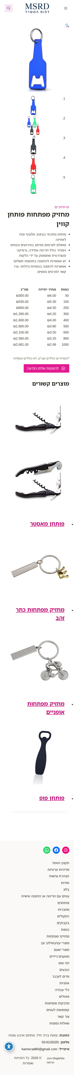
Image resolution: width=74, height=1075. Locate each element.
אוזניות (64, 983)
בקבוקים (63, 923)
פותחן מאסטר (47, 523)
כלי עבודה (62, 989)
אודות (65, 882)
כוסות (65, 929)
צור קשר (63, 1016)
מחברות (63, 909)
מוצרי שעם (61, 949)
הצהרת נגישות (59, 876)
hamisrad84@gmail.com (39, 1049)
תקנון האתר (60, 863)
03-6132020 (50, 1042)
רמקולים (63, 916)
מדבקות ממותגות (57, 1003)
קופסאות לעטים (57, 1010)
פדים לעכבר (60, 976)
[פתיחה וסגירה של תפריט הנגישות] (9, 1046)
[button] (67, 25)
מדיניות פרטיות (58, 869)
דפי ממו (63, 963)
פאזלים (64, 996)
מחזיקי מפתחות (58, 936)
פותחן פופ (52, 798)
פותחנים (62, 207)
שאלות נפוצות (59, 1023)
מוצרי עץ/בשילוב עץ (55, 943)
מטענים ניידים (59, 956)
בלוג (66, 889)
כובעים (64, 969)
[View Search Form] (9, 8)
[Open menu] (65, 8)
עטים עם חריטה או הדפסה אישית (45, 896)
